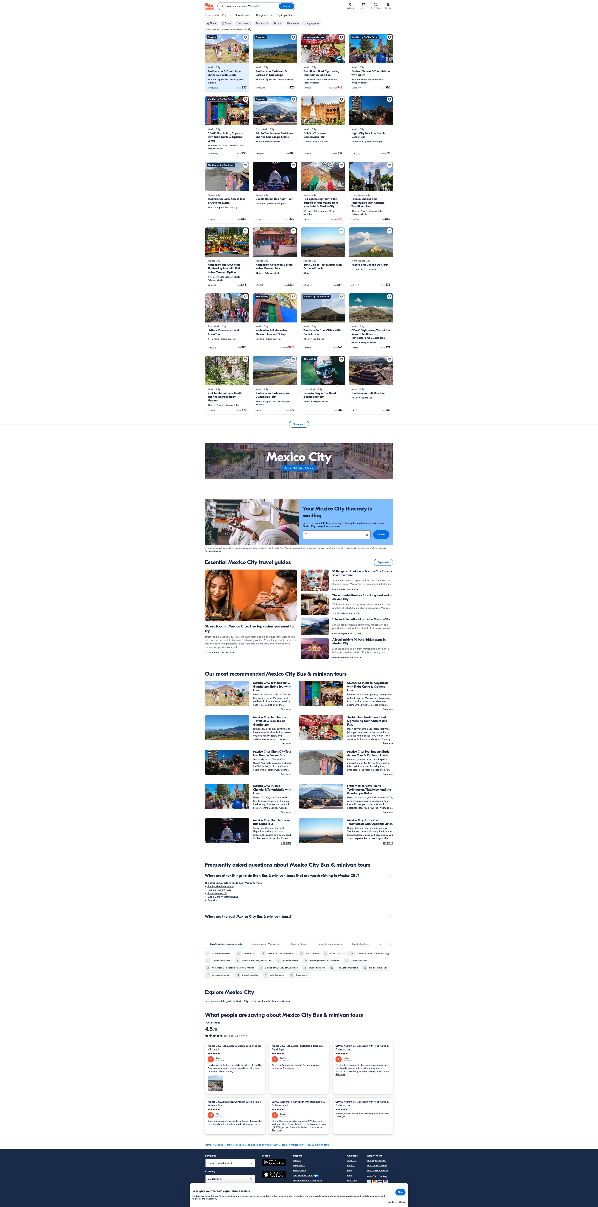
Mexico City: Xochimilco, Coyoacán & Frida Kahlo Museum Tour (234, 1103)
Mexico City (242, 1001)
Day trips (212, 900)
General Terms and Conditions (307, 1180)
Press (349, 1175)
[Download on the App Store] (274, 1175)
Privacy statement (213, 551)
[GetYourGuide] (209, 6)
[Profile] (388, 4)
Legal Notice (299, 1165)
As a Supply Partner (376, 1160)
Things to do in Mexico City (263, 1144)
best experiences (281, 1001)
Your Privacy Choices (303, 1175)
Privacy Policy (299, 1170)
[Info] (249, 30)
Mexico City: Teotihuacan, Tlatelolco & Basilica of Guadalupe (298, 1048)
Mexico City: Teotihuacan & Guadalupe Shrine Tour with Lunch (235, 1048)
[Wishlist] (350, 4)
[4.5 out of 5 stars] (214, 1036)
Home (208, 1144)
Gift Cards (352, 1180)
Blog (349, 1170)
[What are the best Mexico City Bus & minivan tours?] (389, 916)
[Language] (375, 4)
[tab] (226, 944)
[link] (227, 63)
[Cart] (363, 4)
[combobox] (248, 6)
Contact (297, 1160)
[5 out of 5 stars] (235, 1053)
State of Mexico (235, 1144)
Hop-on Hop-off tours (219, 890)
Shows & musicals (217, 893)
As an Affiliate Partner (377, 1170)
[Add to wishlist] (245, 37)
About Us (351, 1160)
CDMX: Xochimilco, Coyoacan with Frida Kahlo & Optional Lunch (362, 1048)
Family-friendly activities (220, 886)
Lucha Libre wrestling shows (222, 896)
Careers (351, 1165)
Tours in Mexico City (293, 1144)
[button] (227, 63)
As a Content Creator (377, 1165)
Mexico (219, 1144)
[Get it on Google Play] (274, 1163)
